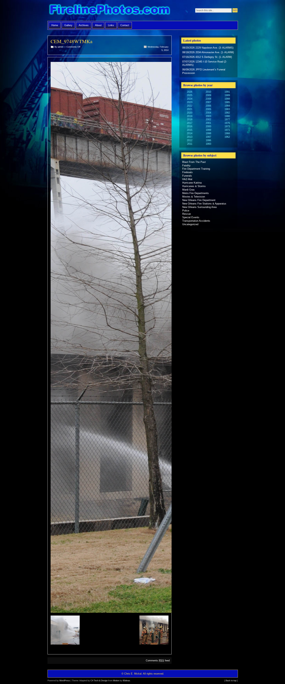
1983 (227, 109)
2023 (189, 102)
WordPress (64, 680)
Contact (124, 25)
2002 (208, 119)
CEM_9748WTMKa (71, 41)
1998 (208, 133)
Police (185, 210)
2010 (208, 91)
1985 (227, 102)
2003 (208, 116)
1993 (208, 143)
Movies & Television (193, 196)
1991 (227, 91)
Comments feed (158, 660)
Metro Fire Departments (195, 193)
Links (111, 25)
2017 (189, 122)
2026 (189, 91)
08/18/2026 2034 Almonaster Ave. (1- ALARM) (208, 52)
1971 (227, 129)
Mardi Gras (188, 189)
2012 (189, 140)
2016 (189, 126)
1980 (227, 116)
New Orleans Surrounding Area (199, 207)
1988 (227, 98)
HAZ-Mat (187, 179)
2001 (208, 122)
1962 (227, 136)
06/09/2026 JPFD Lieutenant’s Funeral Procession (203, 71)
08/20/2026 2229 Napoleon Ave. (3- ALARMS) (207, 47)
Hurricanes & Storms (194, 186)
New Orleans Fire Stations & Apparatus (204, 203)
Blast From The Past (194, 162)
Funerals (187, 175)
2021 (189, 109)
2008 (208, 98)
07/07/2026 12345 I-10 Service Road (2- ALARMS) (204, 63)
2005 (208, 109)
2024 (189, 98)
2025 (189, 95)
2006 (208, 105)
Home (54, 25)
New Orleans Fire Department (198, 200)
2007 (208, 102)
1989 (227, 95)
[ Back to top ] (231, 680)
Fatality (186, 165)
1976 (227, 122)
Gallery (68, 25)
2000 (208, 126)
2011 (189, 143)
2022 (189, 105)
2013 (189, 136)
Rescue (186, 213)
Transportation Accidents (196, 220)
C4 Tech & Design (99, 680)
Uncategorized (190, 224)
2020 (189, 112)
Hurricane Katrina (192, 182)
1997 (208, 136)
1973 (227, 126)
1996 (208, 140)
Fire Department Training (196, 168)
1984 (227, 105)
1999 (208, 129)
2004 (208, 112)
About (98, 25)
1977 (227, 119)
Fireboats (187, 172)
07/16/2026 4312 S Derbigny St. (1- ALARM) (207, 57)
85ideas (126, 680)
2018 (189, 119)
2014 (189, 133)
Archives (84, 25)
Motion (116, 680)
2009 (208, 95)
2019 (189, 116)
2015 (189, 129)
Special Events (190, 217)
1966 (227, 133)
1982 (227, 112)
